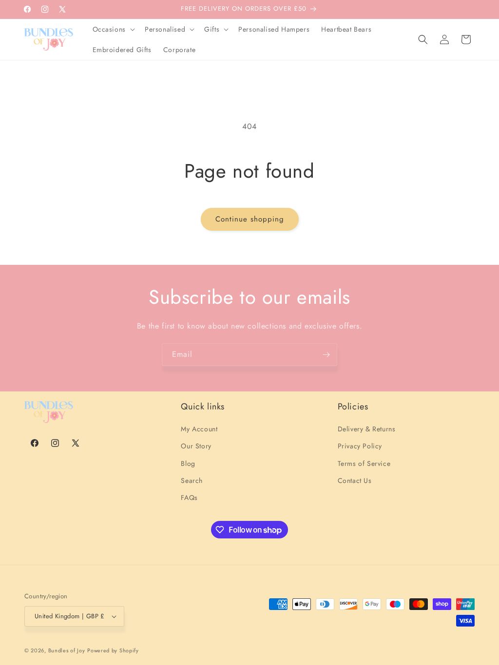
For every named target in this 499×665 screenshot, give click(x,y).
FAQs (189, 497)
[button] (113, 29)
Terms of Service (364, 463)
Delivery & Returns (367, 429)
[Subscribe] (326, 354)
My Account (199, 429)
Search (192, 480)
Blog (188, 463)
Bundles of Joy (66, 650)
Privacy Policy (360, 446)
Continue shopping (249, 219)
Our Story (196, 446)
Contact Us (355, 480)
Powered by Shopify (113, 650)
